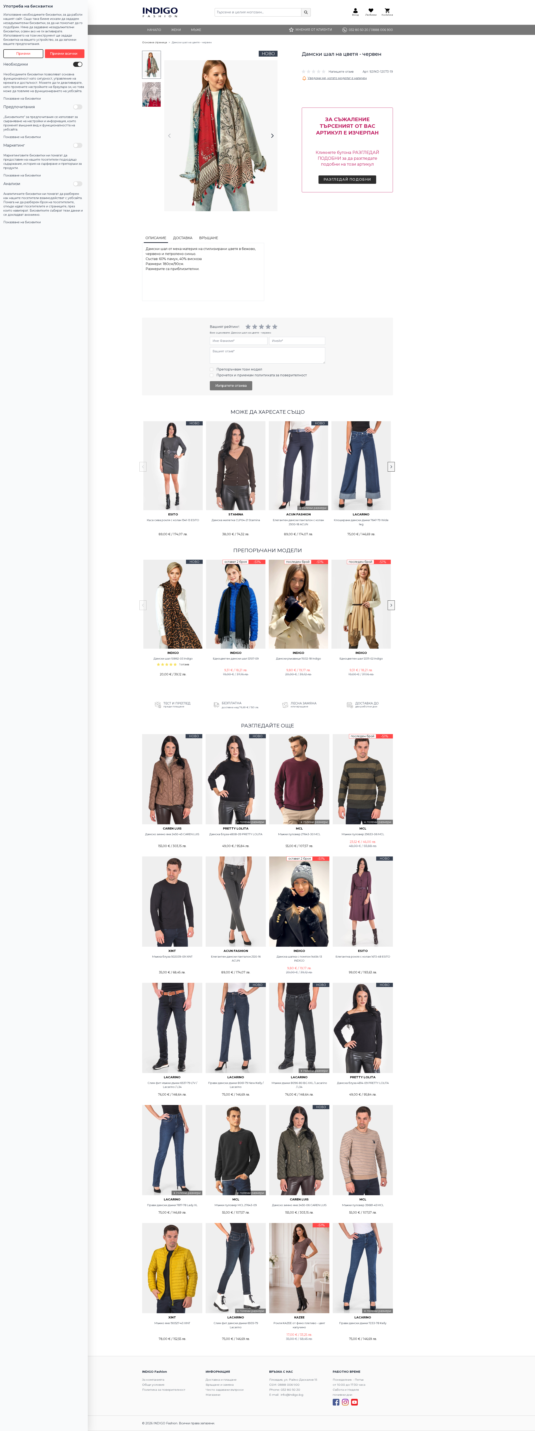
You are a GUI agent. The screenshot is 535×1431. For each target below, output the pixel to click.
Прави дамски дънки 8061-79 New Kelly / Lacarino (236, 1085)
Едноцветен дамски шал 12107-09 (236, 658)
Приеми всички (64, 54)
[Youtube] (354, 1402)
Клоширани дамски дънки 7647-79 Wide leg (361, 522)
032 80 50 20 (290, 1390)
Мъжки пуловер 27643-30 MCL (299, 834)
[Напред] (272, 136)
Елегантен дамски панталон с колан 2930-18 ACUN (298, 522)
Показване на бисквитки (22, 98)
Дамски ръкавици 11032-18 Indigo (298, 658)
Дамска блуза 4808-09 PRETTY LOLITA (235, 834)
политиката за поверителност (281, 375)
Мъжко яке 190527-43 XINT (172, 1323)
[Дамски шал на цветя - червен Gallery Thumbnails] (151, 79)
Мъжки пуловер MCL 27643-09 (236, 1205)
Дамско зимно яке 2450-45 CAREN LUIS (172, 834)
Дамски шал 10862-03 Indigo (173, 658)
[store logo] (160, 12)
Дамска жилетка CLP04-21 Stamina (236, 520)
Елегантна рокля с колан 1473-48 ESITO (363, 956)
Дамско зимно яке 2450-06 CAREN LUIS (299, 1205)
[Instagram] (345, 1402)
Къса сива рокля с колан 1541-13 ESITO (173, 520)
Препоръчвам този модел (239, 369)
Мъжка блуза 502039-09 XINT (172, 956)
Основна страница (154, 42)
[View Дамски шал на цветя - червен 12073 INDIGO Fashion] (151, 65)
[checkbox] (77, 64)
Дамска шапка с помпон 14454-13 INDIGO (299, 958)
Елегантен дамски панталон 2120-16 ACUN (236, 958)
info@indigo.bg (292, 1395)
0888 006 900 (288, 1385)
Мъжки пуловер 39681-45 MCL (363, 1205)
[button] (328, 71)
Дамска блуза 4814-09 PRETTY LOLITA (363, 1083)
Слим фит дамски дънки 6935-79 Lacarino (236, 1325)
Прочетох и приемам (262, 375)
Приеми (23, 54)
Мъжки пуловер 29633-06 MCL (363, 834)
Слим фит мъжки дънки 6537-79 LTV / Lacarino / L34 (172, 1085)
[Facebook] (336, 1402)
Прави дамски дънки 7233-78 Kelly (362, 1323)
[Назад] (169, 136)
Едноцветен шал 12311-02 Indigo (361, 658)
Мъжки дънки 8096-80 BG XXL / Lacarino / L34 (299, 1085)
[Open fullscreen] (221, 136)
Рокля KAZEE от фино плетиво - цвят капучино (299, 1325)
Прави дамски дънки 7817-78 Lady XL (172, 1205)
